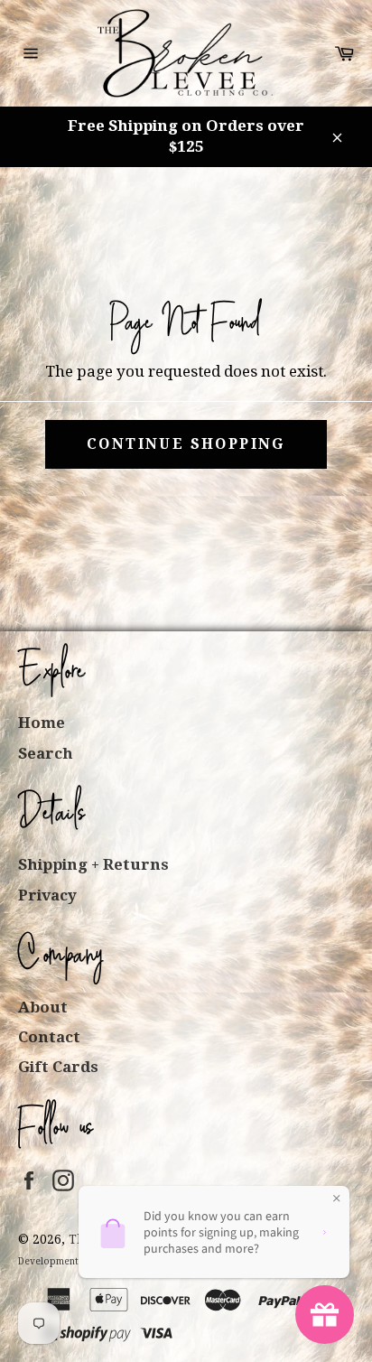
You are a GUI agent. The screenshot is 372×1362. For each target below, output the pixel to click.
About (43, 1007)
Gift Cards (58, 1067)
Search (45, 753)
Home (41, 723)
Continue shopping (186, 443)
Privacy (47, 895)
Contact (49, 1037)
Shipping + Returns (93, 864)
